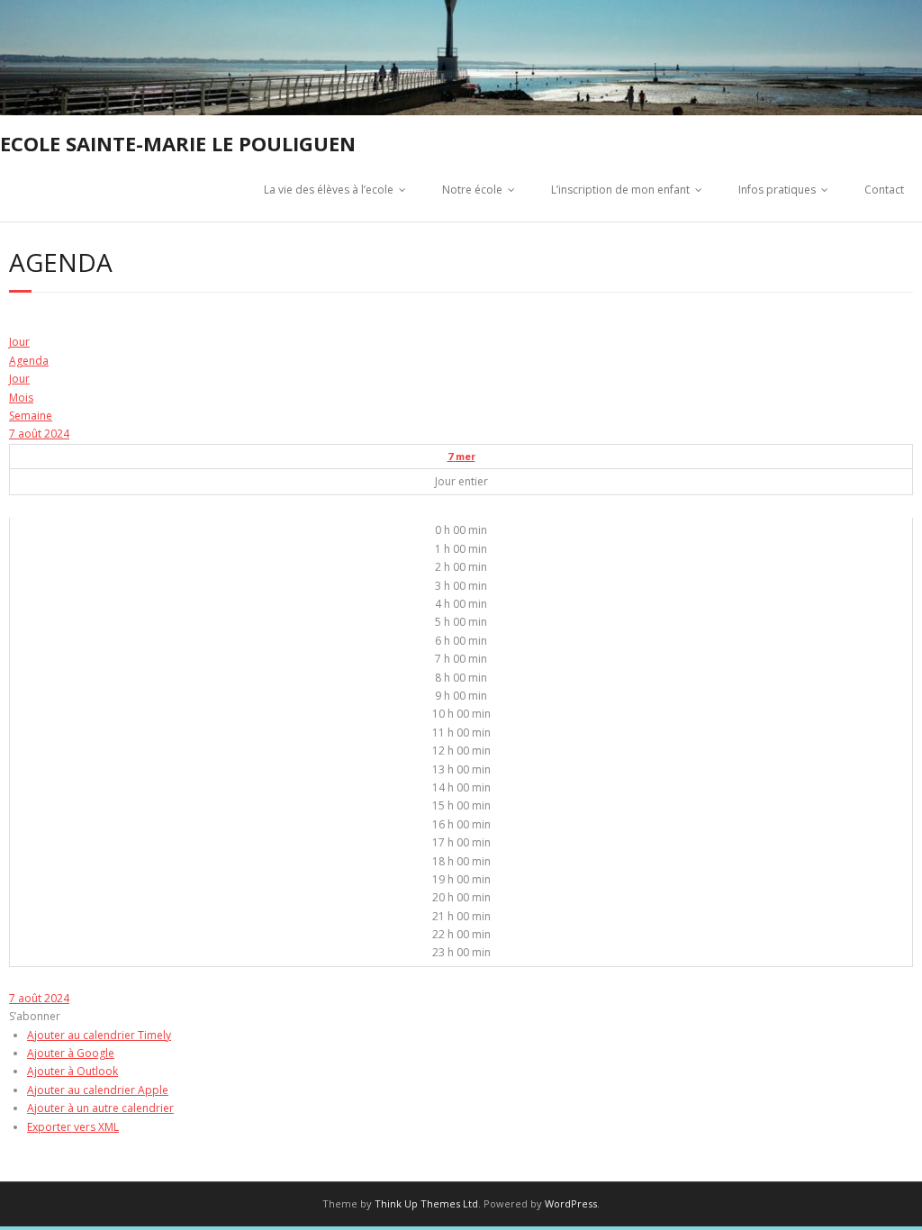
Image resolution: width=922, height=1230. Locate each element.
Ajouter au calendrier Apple (97, 1090)
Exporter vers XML (73, 1127)
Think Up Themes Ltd (426, 1203)
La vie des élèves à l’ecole (328, 189)
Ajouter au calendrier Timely (99, 1035)
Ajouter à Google (70, 1053)
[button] (34, 1016)
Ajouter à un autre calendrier (100, 1108)
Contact (884, 189)
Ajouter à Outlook (72, 1071)
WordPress (571, 1203)
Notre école (472, 189)
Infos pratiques (777, 189)
